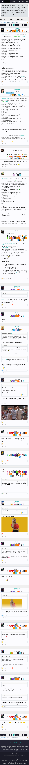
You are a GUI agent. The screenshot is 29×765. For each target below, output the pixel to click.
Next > (25, 24)
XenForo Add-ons (11, 757)
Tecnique (17, 501)
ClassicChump (17, 172)
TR (8, 246)
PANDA (23, 36)
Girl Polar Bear (17, 468)
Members (14, 1)
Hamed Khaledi (5, 34)
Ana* (17, 430)
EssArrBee (16, 451)
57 (22, 24)
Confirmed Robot (17, 286)
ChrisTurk (17, 326)
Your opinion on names (10, 243)
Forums (7, 1)
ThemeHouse (22, 755)
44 (18, 24)
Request (17, 272)
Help (17, 759)
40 (9, 24)
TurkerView (22, 76)
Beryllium (12, 759)
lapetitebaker (17, 89)
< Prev (2, 24)
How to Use (23, 272)
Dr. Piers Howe (5, 98)
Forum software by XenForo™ (14, 753)
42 (13, 24)
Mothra (17, 28)
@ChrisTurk (4, 299)
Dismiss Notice (27, 5)
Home (2, 1)
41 (11, 24)
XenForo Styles (19, 757)
